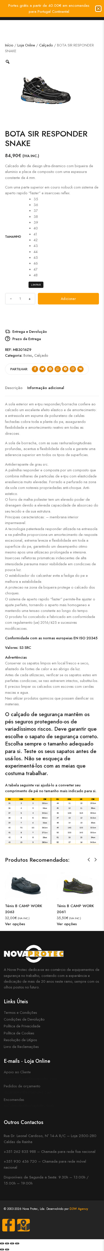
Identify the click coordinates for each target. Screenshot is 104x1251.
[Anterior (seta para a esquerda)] (2, 1249)
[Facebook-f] (8, 1225)
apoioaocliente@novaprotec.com (30, 1078)
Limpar (36, 285)
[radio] (36, 199)
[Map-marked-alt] (23, 1225)
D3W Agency (79, 1209)
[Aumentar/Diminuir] (2, 1243)
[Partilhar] (12, 1243)
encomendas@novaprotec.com (29, 1105)
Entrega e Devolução (29, 331)
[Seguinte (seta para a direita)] (7, 1249)
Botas (27, 355)
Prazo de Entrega (26, 338)
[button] (88, 859)
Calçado (46, 45)
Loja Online (26, 45)
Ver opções (54, 924)
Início (9, 45)
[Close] (98, 9)
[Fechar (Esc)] (17, 1243)
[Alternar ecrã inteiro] (7, 1243)
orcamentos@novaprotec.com (28, 1092)
